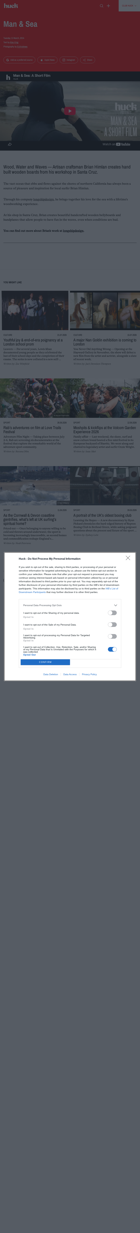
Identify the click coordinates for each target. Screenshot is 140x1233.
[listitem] (70, 605)
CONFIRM (45, 662)
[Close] (129, 559)
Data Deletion (50, 674)
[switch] (112, 613)
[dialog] (70, 616)
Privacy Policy (89, 674)
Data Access (70, 674)
